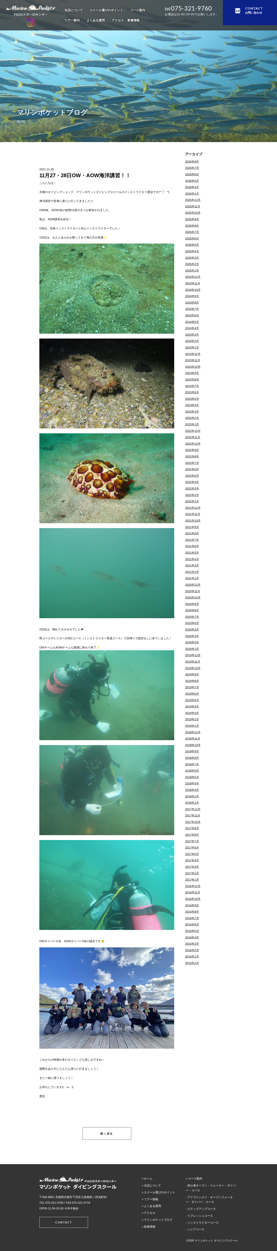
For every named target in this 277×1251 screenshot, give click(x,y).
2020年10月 (193, 597)
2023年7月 (192, 386)
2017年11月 (192, 815)
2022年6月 (192, 469)
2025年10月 (193, 212)
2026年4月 (192, 187)
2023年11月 (192, 360)
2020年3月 (192, 636)
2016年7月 (192, 918)
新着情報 (133, 20)
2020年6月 (192, 623)
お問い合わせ (254, 10)
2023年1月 (192, 424)
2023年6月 (192, 392)
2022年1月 (192, 501)
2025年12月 (193, 200)
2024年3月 (192, 334)
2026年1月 (192, 193)
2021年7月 (192, 539)
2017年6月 (192, 847)
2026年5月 (192, 180)
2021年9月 (192, 527)
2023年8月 (192, 379)
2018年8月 (192, 757)
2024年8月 (192, 302)
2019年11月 (192, 661)
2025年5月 (192, 244)
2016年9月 (192, 905)
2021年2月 (192, 572)
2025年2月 (192, 264)
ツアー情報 (151, 1199)
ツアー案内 (72, 20)
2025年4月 (192, 251)
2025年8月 (192, 225)
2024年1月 (192, 347)
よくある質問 (96, 20)
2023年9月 (192, 373)
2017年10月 (193, 822)
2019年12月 (193, 655)
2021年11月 (192, 514)
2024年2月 (192, 341)
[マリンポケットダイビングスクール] (30, 10)
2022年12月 (193, 430)
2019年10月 (193, 668)
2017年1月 (192, 879)
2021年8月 (192, 533)
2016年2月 (192, 950)
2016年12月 (193, 886)
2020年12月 (193, 584)
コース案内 (137, 10)
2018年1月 (192, 802)
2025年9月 (192, 219)
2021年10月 (193, 520)
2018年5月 (192, 777)
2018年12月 (193, 732)
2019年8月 (192, 681)
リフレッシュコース (200, 1215)
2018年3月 (192, 790)
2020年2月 (192, 642)
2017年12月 (193, 809)
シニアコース (195, 1229)
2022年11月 (192, 437)
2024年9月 (192, 296)
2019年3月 (192, 713)
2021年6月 (192, 546)
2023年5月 (192, 398)
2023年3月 (192, 411)
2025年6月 (192, 238)
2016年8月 (192, 911)
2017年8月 (192, 834)
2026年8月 (192, 161)
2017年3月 (192, 866)
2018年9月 (192, 751)
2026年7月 (192, 167)
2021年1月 (192, 578)
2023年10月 (193, 366)
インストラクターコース (203, 1222)
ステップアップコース (201, 1208)
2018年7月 (192, 764)
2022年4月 (192, 482)
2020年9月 (192, 604)
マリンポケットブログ (158, 1219)
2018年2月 (192, 796)
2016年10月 (193, 899)
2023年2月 (192, 418)
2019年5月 (192, 700)
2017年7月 (192, 841)
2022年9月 (192, 450)
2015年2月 (192, 963)
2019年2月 (192, 719)
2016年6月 (192, 924)
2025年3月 (192, 257)
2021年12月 (193, 507)
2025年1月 (192, 270)
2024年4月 (192, 328)
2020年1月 (192, 648)
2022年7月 (192, 463)
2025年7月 (192, 232)
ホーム (148, 1178)
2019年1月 (192, 725)
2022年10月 (193, 443)
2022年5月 (192, 475)
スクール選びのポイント (106, 10)
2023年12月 (193, 354)
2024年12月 (193, 276)
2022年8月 (192, 456)
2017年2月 (192, 873)
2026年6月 (192, 174)
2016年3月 (192, 943)
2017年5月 (192, 854)
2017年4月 (192, 860)
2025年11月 (192, 206)
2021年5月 (192, 552)
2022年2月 (192, 495)
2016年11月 (192, 892)
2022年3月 (192, 488)
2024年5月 (192, 322)
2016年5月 (192, 931)
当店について (73, 10)
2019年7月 (192, 687)
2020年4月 (192, 629)
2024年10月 (193, 289)
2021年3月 (192, 565)
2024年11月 (192, 283)
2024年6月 (192, 315)
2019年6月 (192, 693)
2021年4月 (192, 559)
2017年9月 (192, 828)
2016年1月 (192, 956)
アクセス (118, 20)
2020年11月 (192, 591)
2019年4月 (192, 706)
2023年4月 (192, 405)
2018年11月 (192, 738)
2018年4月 (192, 783)
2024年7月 (192, 309)
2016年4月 (192, 937)
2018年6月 (192, 770)
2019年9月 (192, 674)
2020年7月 (192, 616)
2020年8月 (192, 610)
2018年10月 (193, 745)
